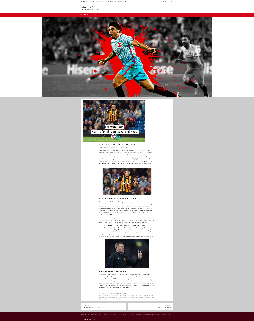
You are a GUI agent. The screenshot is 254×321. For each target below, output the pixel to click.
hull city (137, 292)
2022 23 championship (106, 295)
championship (125, 295)
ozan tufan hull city (125, 297)
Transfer (121, 298)
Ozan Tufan (88, 7)
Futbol (136, 295)
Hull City (148, 295)
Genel (112, 292)
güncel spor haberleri (130, 292)
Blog (171, 1)
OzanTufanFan (119, 147)
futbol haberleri (107, 292)
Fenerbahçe (132, 295)
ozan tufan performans (135, 297)
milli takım (142, 292)
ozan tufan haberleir (106, 297)
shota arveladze (115, 298)
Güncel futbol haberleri (119, 292)
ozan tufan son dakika (146, 297)
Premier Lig (116, 293)
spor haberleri (123, 293)
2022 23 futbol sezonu (117, 295)
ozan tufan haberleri (109, 293)
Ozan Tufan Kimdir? (164, 1)
